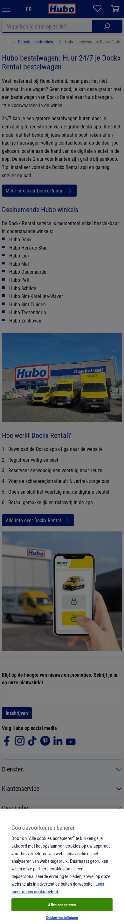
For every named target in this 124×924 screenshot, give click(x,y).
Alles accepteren (62, 905)
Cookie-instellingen (62, 917)
